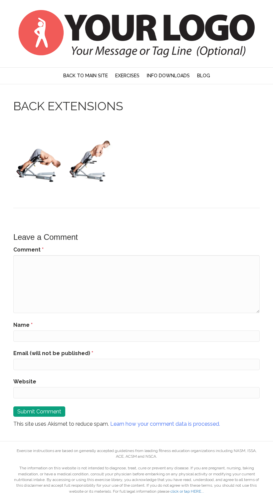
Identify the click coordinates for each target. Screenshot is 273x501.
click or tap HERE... (187, 491)
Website (24, 381)
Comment (28, 250)
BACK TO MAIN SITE (85, 75)
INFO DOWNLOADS (168, 75)
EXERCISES (127, 75)
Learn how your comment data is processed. (165, 424)
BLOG (203, 75)
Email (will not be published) (53, 353)
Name (23, 325)
